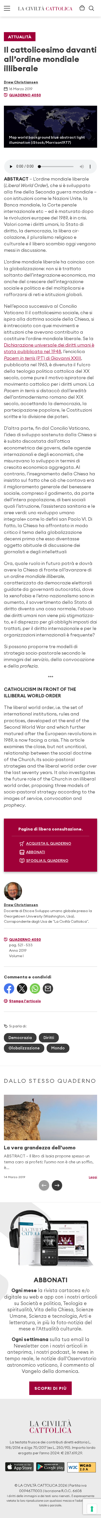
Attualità (19, 36)
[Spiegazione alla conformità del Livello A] (81, 1467)
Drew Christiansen (21, 82)
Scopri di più (50, 1388)
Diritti (49, 1037)
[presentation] (44, 1185)
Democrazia (20, 1037)
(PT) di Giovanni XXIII (42, 358)
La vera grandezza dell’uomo (40, 1147)
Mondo (58, 1048)
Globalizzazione (24, 1048)
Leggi (93, 1177)
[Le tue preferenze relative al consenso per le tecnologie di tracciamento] (92, 1509)
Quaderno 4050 (25, 95)
